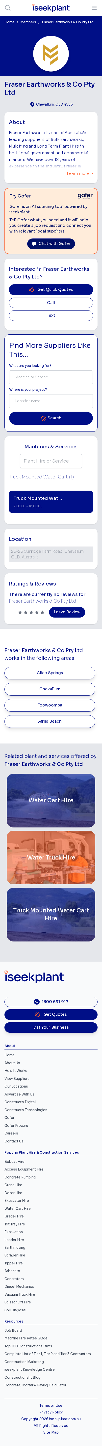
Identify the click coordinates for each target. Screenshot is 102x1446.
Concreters (14, 1279)
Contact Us (14, 1141)
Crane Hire (13, 1185)
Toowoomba (50, 705)
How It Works (15, 1071)
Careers (11, 1133)
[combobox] (51, 377)
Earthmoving (14, 1248)
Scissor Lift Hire (17, 1302)
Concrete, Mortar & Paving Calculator (35, 1385)
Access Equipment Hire (24, 1169)
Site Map (51, 1432)
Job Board (13, 1331)
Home (9, 22)
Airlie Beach (50, 721)
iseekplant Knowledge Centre (29, 1370)
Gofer (9, 1118)
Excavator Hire (16, 1201)
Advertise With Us (19, 1094)
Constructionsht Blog (22, 1377)
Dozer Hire (13, 1193)
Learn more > (80, 173)
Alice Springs (50, 672)
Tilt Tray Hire (14, 1224)
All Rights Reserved (51, 1426)
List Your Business (51, 1027)
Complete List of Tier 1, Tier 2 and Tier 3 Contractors (47, 1354)
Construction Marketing (24, 1362)
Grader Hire (14, 1216)
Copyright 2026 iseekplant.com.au (51, 1419)
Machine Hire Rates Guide (26, 1338)
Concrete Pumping (20, 1177)
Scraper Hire (14, 1255)
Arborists (12, 1271)
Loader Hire (14, 1240)
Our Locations (16, 1086)
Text (51, 315)
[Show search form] (7, 7)
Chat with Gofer (54, 243)
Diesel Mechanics (19, 1287)
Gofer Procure (16, 1126)
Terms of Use (50, 1406)
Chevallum (49, 689)
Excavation (13, 1232)
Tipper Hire (13, 1263)
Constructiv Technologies (25, 1110)
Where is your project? (28, 390)
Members (28, 22)
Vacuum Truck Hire (19, 1294)
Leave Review (67, 612)
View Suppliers (16, 1079)
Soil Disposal (15, 1310)
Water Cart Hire (17, 1209)
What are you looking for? (30, 366)
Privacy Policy (51, 1412)
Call (51, 302)
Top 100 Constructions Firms (28, 1346)
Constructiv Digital (20, 1102)
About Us (12, 1063)
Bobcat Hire (14, 1162)
